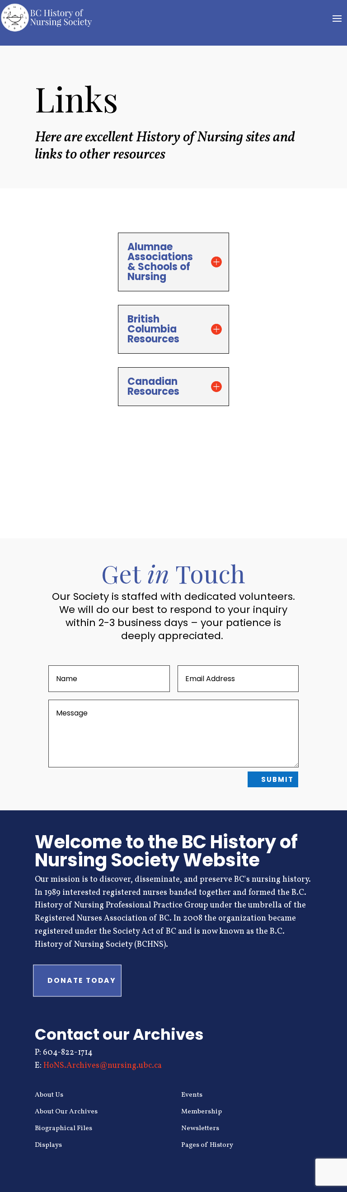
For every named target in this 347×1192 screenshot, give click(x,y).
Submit (277, 779)
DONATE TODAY (81, 980)
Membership (201, 1112)
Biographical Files (63, 1128)
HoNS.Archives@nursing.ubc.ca (102, 1065)
